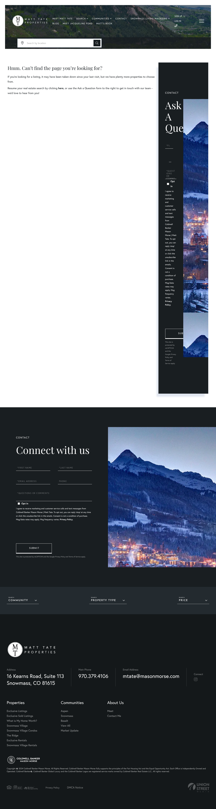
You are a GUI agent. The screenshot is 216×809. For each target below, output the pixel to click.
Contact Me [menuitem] (114, 716)
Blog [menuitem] (55, 23)
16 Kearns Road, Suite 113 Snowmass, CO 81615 (35, 679)
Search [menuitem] (81, 18)
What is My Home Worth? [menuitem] (22, 721)
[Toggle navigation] (201, 21)
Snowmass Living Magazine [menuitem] (149, 18)
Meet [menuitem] (110, 711)
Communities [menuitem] (100, 18)
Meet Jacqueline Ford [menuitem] (78, 23)
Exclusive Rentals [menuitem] (17, 740)
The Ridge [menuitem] (12, 735)
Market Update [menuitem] (69, 730)
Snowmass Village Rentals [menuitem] (22, 745)
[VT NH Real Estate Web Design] (198, 787)
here (60, 88)
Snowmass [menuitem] (67, 716)
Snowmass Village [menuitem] (17, 725)
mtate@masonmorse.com (151, 676)
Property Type (103, 600)
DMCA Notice (75, 787)
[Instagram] (195, 679)
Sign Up (178, 16)
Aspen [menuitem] (64, 711)
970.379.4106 (93, 676)
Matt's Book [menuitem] (104, 23)
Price (183, 600)
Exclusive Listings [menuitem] (17, 711)
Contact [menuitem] (121, 18)
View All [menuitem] (65, 725)
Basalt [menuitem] (64, 721)
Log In (177, 21)
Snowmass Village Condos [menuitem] (22, 730)
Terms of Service (75, 557)
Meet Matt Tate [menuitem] (62, 18)
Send (183, 334)
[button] (96, 43)
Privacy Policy (66, 519)
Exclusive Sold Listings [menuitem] (20, 716)
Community (18, 600)
